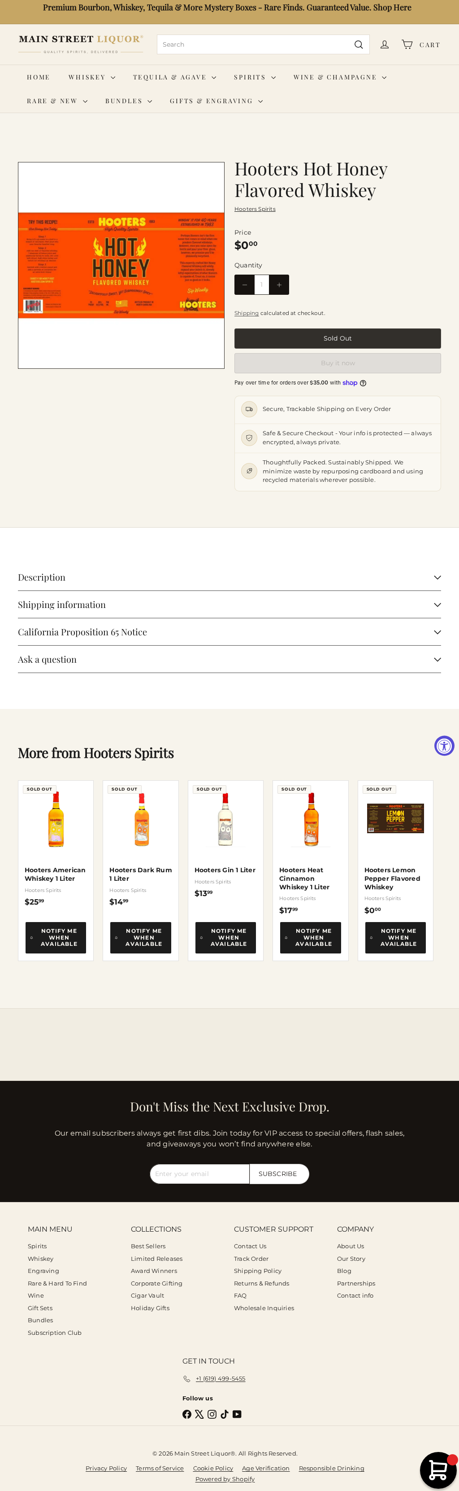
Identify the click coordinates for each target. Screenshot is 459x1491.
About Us (350, 1246)
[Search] (359, 44)
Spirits (251, 77)
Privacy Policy (106, 1468)
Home (39, 77)
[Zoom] (121, 265)
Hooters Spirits (129, 752)
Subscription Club (55, 1332)
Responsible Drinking (331, 1468)
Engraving (43, 1270)
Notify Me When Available (59, 937)
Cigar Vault (147, 1295)
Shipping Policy (257, 1270)
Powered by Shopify (225, 1478)
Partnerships (356, 1283)
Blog (344, 1270)
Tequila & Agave (171, 77)
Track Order (251, 1258)
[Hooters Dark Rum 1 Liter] (140, 843)
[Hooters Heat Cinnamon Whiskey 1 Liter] (310, 848)
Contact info (355, 1295)
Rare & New (54, 100)
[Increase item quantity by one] (279, 285)
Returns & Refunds (262, 1283)
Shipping (246, 313)
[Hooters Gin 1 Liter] (225, 839)
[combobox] (263, 44)
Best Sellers (148, 1246)
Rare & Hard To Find (57, 1283)
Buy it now (338, 363)
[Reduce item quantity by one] (244, 285)
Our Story (351, 1258)
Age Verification (266, 1468)
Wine (36, 1295)
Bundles (125, 100)
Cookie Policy (213, 1468)
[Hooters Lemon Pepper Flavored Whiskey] (395, 848)
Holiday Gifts (150, 1308)
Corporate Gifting (157, 1283)
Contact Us (250, 1246)
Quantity (248, 265)
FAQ (240, 1295)
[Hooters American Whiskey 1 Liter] (55, 843)
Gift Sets (40, 1308)
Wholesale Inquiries (264, 1308)
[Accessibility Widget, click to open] (444, 745)
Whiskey (88, 77)
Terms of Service (160, 1468)
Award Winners (154, 1270)
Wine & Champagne (337, 77)
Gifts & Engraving (212, 100)
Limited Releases (156, 1258)
